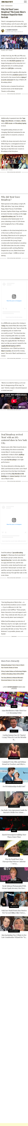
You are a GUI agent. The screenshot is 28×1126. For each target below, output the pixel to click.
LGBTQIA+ (11, 68)
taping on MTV (10, 346)
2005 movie (8, 123)
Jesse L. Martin (21, 121)
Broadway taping (20, 123)
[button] (26, 2)
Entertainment (9, 5)
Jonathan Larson (18, 75)
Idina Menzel (9, 121)
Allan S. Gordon (6, 351)
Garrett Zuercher (6, 560)
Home (2, 5)
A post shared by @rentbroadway (14, 317)
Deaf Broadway (11, 459)
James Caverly (14, 476)
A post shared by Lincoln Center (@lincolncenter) (14, 541)
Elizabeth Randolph (12, 29)
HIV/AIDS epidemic (15, 61)
